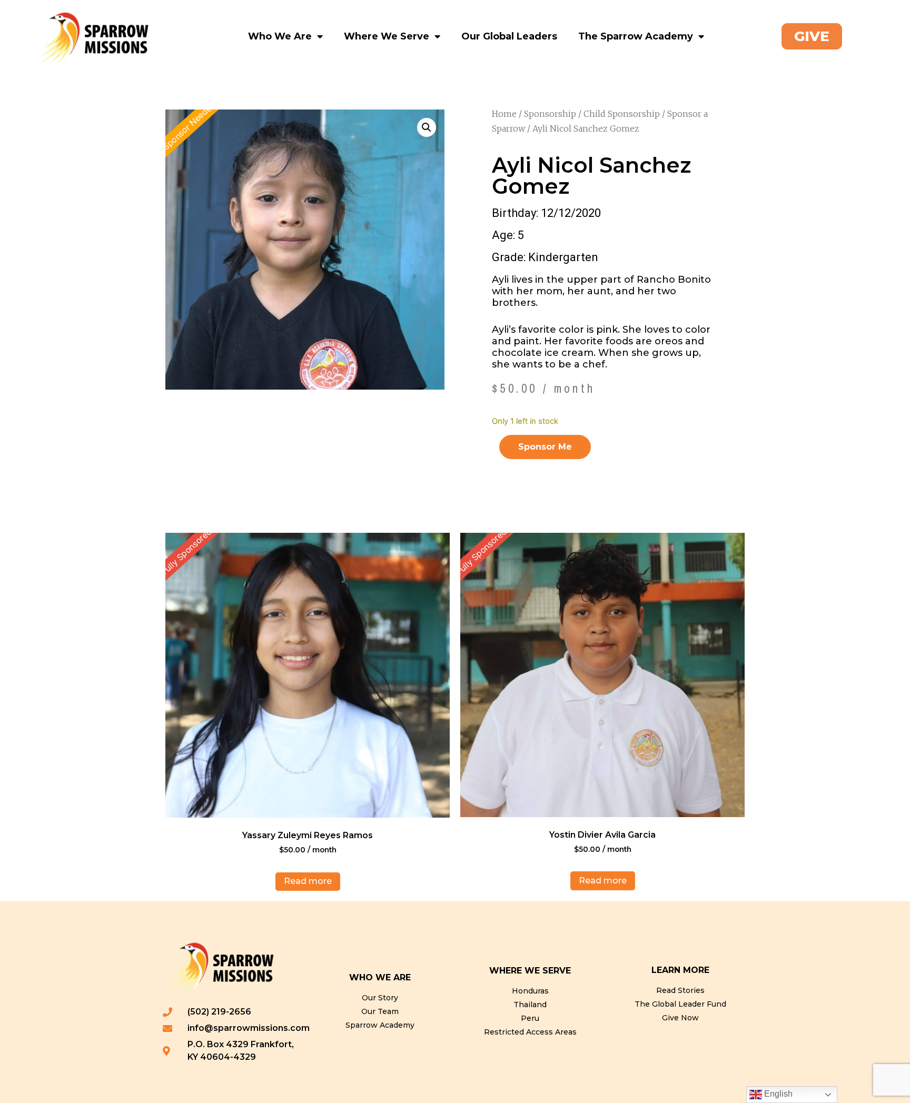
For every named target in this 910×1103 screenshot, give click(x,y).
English (777, 1093)
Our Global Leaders (509, 36)
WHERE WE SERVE (530, 971)
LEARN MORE (680, 970)
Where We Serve (386, 36)
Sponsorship (550, 113)
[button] (426, 127)
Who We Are (280, 36)
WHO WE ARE (380, 977)
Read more (308, 881)
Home (504, 113)
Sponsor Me (545, 447)
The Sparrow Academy (635, 36)
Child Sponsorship (621, 113)
